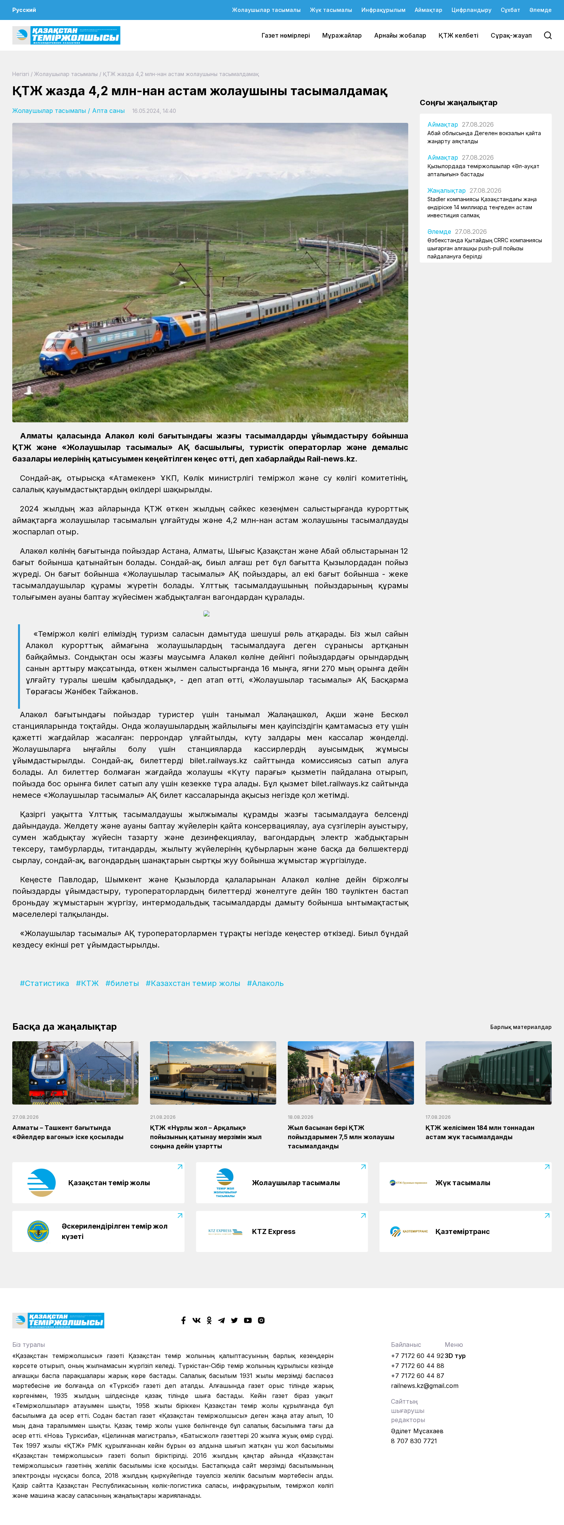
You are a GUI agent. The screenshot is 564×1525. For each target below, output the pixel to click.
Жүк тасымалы (331, 10)
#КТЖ (87, 983)
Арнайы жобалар (400, 35)
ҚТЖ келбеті (458, 35)
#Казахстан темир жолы (193, 983)
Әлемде (540, 10)
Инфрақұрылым (383, 10)
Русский (24, 10)
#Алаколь (265, 983)
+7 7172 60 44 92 (417, 1356)
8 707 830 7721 (414, 1441)
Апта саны (108, 110)
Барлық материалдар (521, 1027)
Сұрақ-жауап (511, 35)
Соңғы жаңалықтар (459, 102)
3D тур (455, 1356)
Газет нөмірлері (286, 35)
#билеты (122, 983)
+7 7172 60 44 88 (417, 1366)
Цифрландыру (471, 10)
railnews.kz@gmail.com (424, 1385)
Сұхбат (510, 10)
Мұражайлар (342, 35)
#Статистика (44, 983)
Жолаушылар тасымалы (266, 10)
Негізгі (20, 74)
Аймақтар (428, 10)
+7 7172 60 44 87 (417, 1375)
